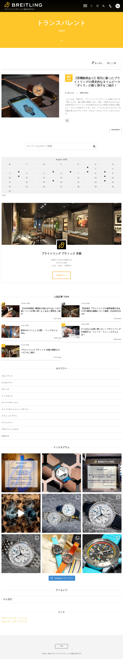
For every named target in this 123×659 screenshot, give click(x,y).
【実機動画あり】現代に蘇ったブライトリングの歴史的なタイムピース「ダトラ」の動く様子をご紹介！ (97, 82)
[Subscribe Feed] (103, 6)
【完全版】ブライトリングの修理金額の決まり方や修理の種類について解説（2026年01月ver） (101, 311)
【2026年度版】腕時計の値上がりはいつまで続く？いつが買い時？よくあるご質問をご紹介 (41, 311)
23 (113, 182)
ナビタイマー (7, 383)
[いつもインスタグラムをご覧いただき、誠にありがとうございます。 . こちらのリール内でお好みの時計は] (21, 513)
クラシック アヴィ (9, 416)
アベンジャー (7, 423)
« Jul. (4, 195)
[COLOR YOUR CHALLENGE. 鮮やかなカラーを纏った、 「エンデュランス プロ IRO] (61, 553)
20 (61, 182)
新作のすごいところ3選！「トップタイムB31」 (39, 331)
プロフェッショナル (10, 429)
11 (27, 178)
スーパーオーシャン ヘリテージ (15, 409)
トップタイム (7, 396)
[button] (118, 6)
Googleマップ (61, 275)
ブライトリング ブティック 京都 (61, 253)
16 (113, 178)
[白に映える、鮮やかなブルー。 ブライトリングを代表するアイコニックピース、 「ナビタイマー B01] (21, 553)
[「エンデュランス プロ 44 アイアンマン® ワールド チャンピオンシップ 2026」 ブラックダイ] (102, 553)
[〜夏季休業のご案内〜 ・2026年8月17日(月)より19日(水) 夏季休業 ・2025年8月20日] (21, 472)
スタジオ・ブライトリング (14, 621)
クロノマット (7, 376)
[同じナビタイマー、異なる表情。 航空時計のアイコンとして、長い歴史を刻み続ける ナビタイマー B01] (61, 513)
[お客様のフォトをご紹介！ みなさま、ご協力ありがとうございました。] (61, 472)
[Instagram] (97, 6)
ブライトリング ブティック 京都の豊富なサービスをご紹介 (40, 351)
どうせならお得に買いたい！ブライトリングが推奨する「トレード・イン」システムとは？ (101, 331)
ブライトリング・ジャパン (14, 618)
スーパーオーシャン (10, 402)
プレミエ (70, 93)
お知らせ (5, 436)
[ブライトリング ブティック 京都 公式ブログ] (23, 4)
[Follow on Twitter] (91, 6)
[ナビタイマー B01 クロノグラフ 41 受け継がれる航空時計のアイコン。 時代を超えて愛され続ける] (102, 513)
